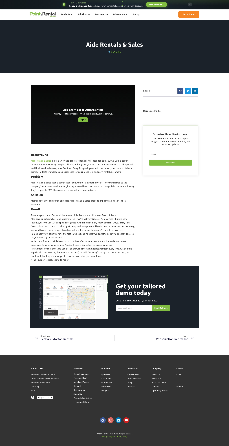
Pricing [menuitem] (136, 14)
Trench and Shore (81, 402)
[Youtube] (126, 420)
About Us (156, 374)
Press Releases (134, 378)
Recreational (79, 390)
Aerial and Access (81, 382)
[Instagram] (111, 420)
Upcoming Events (160, 390)
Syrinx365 (105, 374)
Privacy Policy (107, 436)
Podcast (131, 386)
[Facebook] (103, 420)
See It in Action (156, 4)
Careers (155, 386)
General (116, 52)
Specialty (78, 394)
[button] (180, 91)
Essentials (106, 378)
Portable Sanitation (83, 398)
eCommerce (106, 382)
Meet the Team (159, 382)
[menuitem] (66, 15)
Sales (178, 374)
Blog (129, 382)
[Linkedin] (118, 420)
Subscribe (170, 162)
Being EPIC (157, 378)
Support (180, 386)
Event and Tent (80, 378)
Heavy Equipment (81, 374)
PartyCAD (105, 390)
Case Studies (133, 374)
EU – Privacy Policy (120, 436)
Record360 (106, 386)
